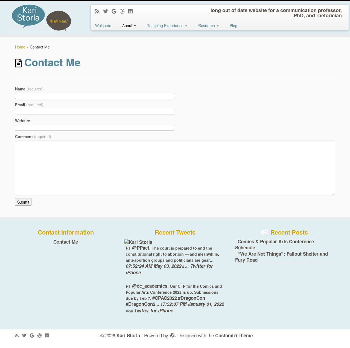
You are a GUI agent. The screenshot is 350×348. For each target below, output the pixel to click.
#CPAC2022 (164, 298)
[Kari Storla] (138, 241)
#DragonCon (191, 298)
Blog (233, 25)
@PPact (140, 247)
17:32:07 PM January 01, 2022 (192, 304)
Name (29, 89)
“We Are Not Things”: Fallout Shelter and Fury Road (281, 256)
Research (207, 25)
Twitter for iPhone (153, 310)
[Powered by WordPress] (171, 334)
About (127, 25)
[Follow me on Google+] (116, 11)
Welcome (103, 25)
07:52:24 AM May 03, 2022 (153, 266)
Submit (23, 202)
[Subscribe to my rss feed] (99, 11)
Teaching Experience (166, 25)
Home (20, 47)
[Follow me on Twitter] (107, 11)
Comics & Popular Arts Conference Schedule (274, 244)
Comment (33, 136)
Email (29, 104)
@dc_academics (149, 286)
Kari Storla (128, 335)
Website (22, 120)
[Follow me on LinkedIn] (132, 11)
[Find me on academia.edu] (124, 11)
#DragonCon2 (140, 304)
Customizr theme (234, 335)
